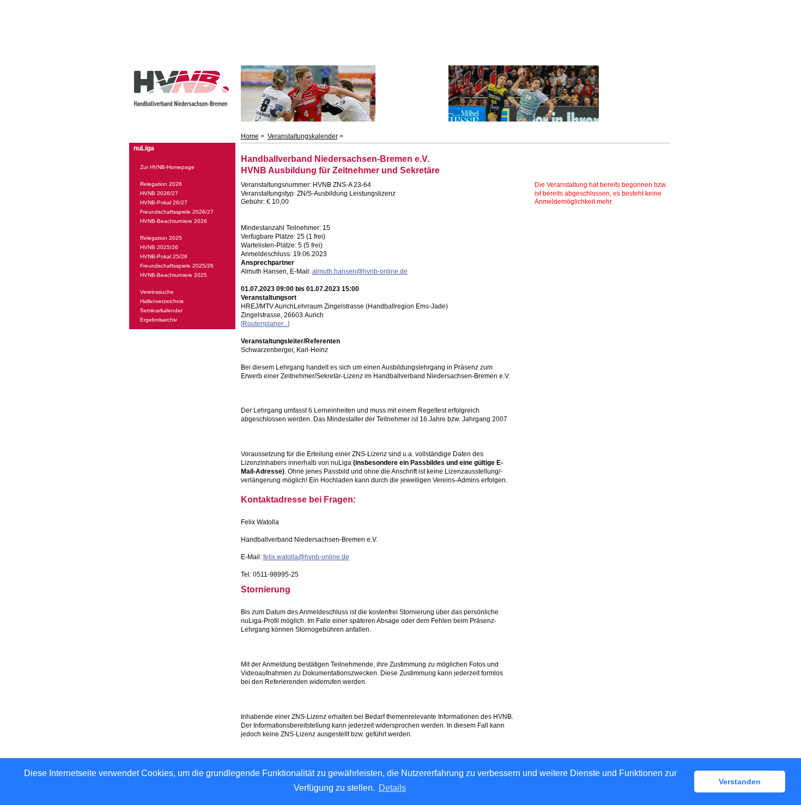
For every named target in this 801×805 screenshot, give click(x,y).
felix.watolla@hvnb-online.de (306, 557)
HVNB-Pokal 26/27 (163, 202)
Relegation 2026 (161, 184)
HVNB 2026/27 (159, 193)
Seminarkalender (161, 310)
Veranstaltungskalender (303, 136)
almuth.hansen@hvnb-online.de (360, 271)
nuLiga (144, 148)
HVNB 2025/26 (159, 247)
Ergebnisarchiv (158, 320)
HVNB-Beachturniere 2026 (173, 221)
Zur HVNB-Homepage (167, 167)
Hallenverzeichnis (162, 301)
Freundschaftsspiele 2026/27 (177, 212)
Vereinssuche (157, 292)
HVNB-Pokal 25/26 (163, 256)
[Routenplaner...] (265, 324)
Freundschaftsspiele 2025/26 (177, 266)
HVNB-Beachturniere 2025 (173, 275)
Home (250, 136)
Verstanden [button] (740, 781)
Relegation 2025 (161, 238)
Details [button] (392, 787)
